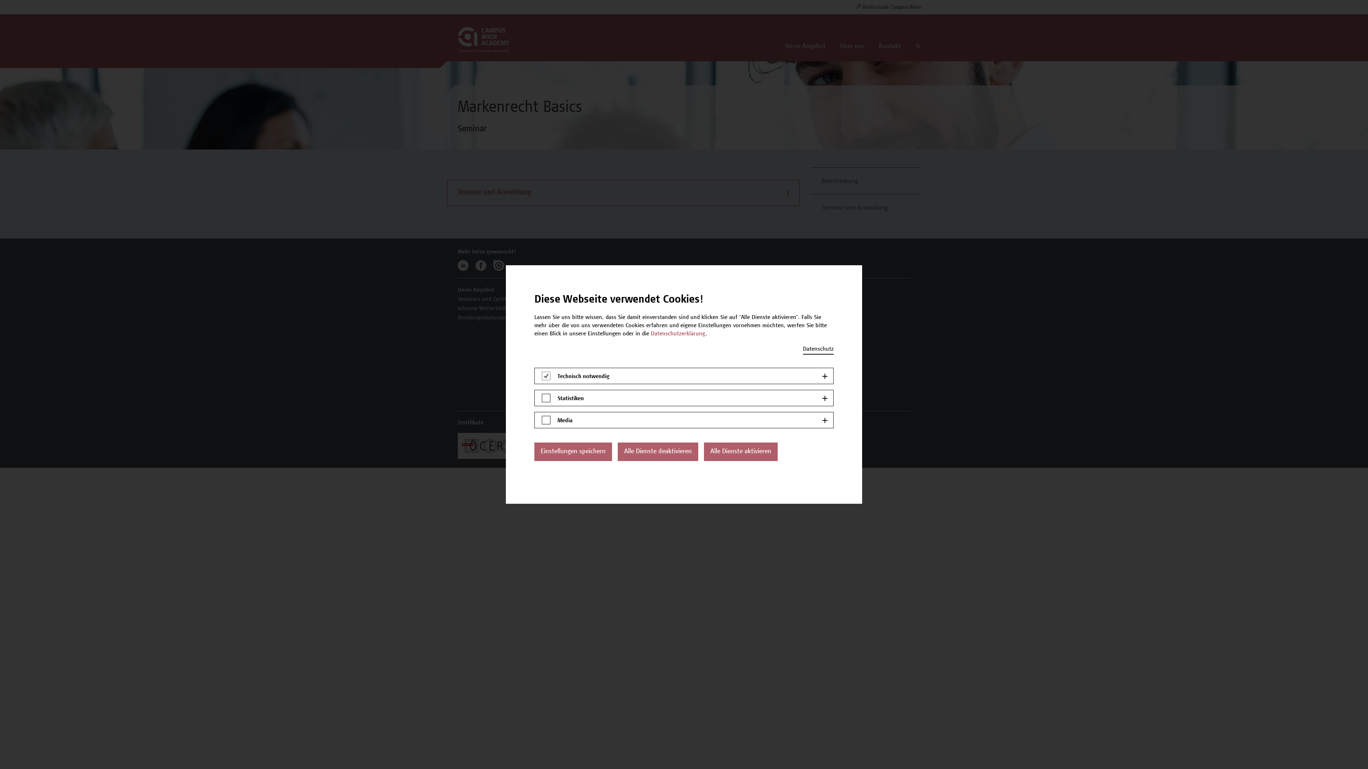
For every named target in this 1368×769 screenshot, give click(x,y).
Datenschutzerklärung (678, 334)
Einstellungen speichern (573, 452)
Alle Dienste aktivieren (740, 452)
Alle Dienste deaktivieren (658, 452)
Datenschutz (818, 349)
